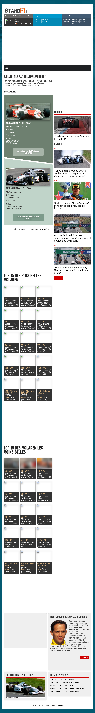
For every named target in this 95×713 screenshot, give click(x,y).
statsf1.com (47, 229)
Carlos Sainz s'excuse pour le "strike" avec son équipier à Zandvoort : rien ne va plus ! (70, 173)
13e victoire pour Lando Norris (63, 679)
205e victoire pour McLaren (62, 685)
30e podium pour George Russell (64, 682)
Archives (60, 706)
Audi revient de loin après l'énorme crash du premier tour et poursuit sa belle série (72, 237)
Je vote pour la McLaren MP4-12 (28, 217)
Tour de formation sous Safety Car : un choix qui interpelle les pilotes (71, 270)
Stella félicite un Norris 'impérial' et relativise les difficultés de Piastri (71, 205)
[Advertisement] (47, 45)
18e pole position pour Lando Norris (66, 691)
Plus (58, 278)
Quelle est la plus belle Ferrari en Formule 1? (72, 137)
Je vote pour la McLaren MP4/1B (28, 152)
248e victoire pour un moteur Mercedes (67, 688)
